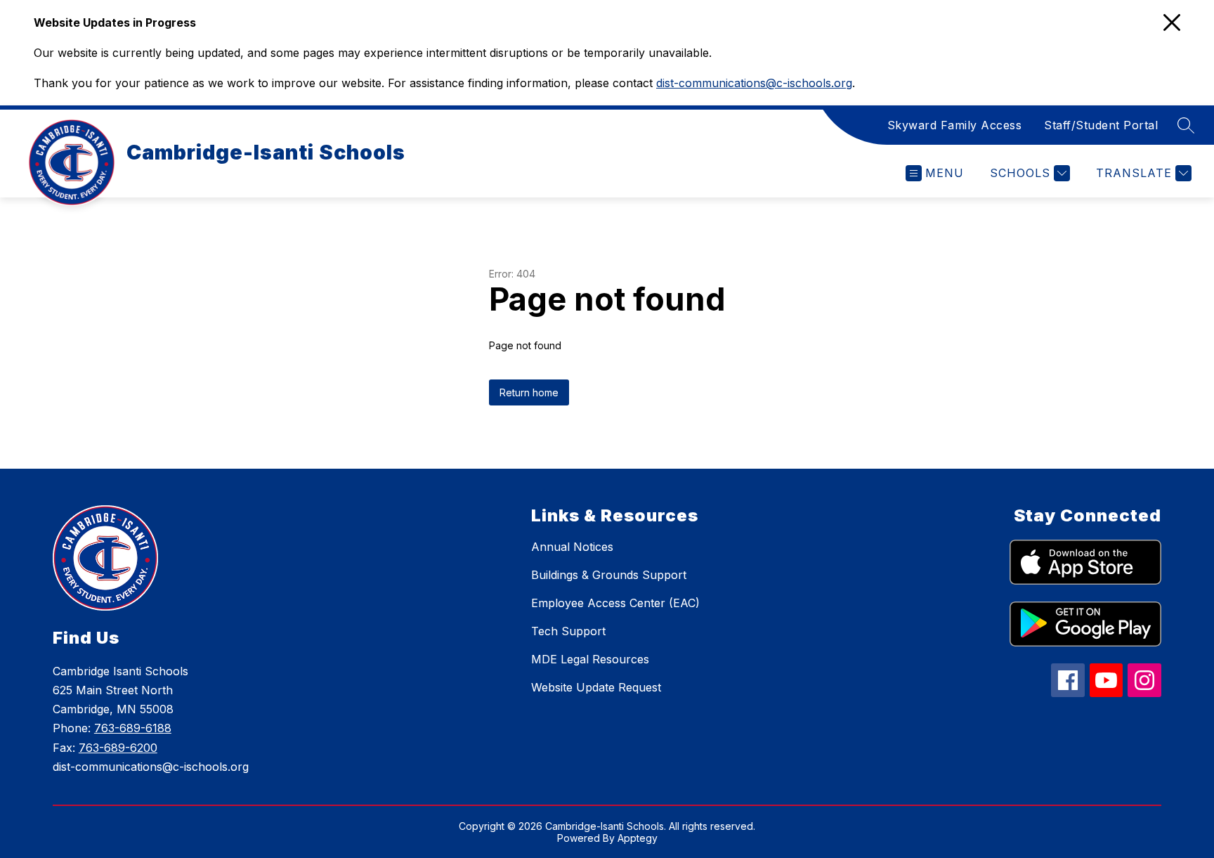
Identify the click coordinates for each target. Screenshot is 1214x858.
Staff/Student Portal (1101, 125)
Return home (529, 392)
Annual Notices (572, 547)
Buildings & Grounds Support (608, 575)
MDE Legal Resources (590, 659)
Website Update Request (596, 687)
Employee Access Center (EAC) (615, 603)
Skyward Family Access (954, 125)
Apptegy (638, 838)
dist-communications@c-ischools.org (754, 83)
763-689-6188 (132, 728)
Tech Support (568, 631)
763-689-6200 (118, 748)
